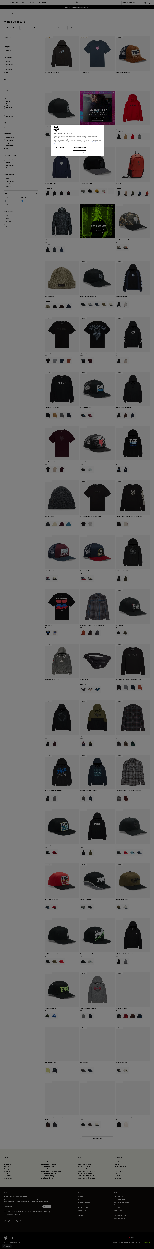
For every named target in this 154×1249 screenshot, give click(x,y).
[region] (77, 140)
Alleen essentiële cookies (80, 147)
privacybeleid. (57, 143)
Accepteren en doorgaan (79, 152)
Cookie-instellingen (59, 147)
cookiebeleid (93, 141)
